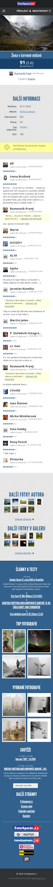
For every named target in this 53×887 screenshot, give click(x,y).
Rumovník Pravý (23, 73)
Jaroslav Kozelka (22, 288)
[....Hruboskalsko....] (7, 536)
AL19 (13, 255)
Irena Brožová (20, 176)
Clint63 (15, 390)
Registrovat (41, 10)
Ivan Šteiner (19, 403)
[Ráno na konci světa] (23, 509)
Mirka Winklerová (23, 416)
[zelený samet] (31, 543)
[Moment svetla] (23, 536)
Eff (12, 163)
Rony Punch (18, 442)
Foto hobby (18, 429)
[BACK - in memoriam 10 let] (7, 509)
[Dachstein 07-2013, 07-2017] (15, 502)
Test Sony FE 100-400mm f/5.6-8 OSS (26, 596)
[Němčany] (23, 502)
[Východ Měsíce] (23, 543)
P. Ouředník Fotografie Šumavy (26, 333)
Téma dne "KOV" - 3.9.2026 (25, 759)
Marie (14, 229)
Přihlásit (23, 10)
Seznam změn (26, 806)
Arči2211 (16, 242)
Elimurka (16, 459)
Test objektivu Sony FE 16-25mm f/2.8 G (26, 614)
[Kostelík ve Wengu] (7, 502)
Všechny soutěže (24, 785)
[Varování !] (15, 509)
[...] (15, 536)
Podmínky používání (26, 811)
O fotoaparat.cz (26, 801)
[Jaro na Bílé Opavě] (39, 502)
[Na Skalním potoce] (31, 509)
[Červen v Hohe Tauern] (31, 502)
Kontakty (26, 816)
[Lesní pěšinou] (15, 543)
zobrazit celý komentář (31, 218)
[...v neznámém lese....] (39, 536)
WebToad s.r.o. (39, 878)
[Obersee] (7, 543)
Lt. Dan (15, 346)
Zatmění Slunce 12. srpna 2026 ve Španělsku (26, 579)
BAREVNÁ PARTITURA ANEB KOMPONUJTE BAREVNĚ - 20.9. (25, 769)
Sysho (14, 268)
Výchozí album (27, 111)
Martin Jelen (19, 320)
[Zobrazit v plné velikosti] (26, 33)
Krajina (31, 78)
